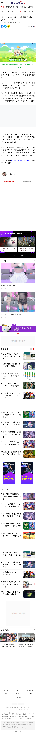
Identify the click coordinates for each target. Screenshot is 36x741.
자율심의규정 (8, 710)
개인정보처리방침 (15, 707)
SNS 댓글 (27, 181)
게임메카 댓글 (9, 181)
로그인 (14, 704)
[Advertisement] (18, 34)
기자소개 (28, 710)
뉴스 (2, 7)
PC (25, 11)
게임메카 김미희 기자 (15, 22)
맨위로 (19, 697)
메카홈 (6, 690)
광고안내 (23, 707)
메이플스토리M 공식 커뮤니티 (21, 160)
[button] (18, 333)
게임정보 (23, 7)
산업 (13, 11)
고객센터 (28, 707)
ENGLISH (30, 26)
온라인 (19, 11)
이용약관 (8, 707)
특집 (17, 7)
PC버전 (21, 704)
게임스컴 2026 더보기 (17, 255)
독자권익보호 (22, 710)
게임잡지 (18, 693)
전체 (8, 11)
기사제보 (15, 710)
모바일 (30, 7)
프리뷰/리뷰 (10, 7)
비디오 (31, 11)
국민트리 (30, 693)
